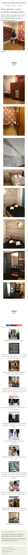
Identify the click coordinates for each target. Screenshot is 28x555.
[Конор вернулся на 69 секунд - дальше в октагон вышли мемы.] (14, 406)
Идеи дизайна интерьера (14, 3)
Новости (14, 5)
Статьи (20, 5)
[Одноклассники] (19, 325)
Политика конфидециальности (7, 551)
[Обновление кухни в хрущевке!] (14, 522)
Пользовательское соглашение (11, 549)
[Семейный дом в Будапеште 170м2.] (14, 339)
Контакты (3, 549)
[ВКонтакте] (8, 325)
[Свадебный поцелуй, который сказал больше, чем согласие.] (14, 455)
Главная (8, 5)
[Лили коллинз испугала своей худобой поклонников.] (14, 439)
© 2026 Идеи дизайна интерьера (8, 547)
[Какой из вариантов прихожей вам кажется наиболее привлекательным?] (14, 370)
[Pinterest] (14, 325)
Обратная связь (5, 553)
